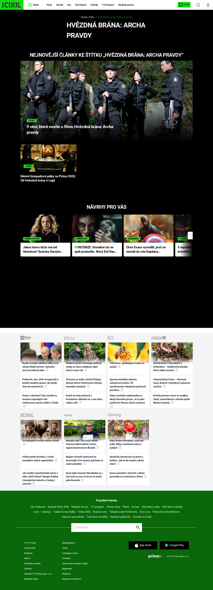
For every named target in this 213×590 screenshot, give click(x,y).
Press (65, 548)
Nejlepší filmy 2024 (58, 506)
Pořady (94, 4)
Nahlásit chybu (31, 579)
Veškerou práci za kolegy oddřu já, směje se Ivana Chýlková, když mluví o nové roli (84, 367)
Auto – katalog (42, 511)
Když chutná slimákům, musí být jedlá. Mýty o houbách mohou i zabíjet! (126, 444)
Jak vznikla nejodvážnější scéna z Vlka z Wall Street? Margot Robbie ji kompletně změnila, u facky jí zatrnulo (40, 478)
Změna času (113, 506)
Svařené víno (100, 511)
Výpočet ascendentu (73, 516)
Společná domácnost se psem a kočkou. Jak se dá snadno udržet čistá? (127, 460)
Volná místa (29, 548)
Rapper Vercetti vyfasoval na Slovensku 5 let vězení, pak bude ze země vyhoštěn (84, 460)
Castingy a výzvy (70, 553)
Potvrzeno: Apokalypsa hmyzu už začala (127, 365)
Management (68, 543)
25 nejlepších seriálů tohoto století (40, 440)
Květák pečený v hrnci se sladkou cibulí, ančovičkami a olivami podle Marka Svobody (171, 399)
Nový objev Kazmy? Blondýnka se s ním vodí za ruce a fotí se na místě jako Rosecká (84, 477)
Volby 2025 (84, 511)
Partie (126, 506)
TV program (97, 506)
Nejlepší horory (79, 506)
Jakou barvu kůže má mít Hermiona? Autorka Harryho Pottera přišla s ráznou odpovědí (42, 250)
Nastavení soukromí (71, 579)
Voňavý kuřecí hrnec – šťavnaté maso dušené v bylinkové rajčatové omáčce (171, 383)
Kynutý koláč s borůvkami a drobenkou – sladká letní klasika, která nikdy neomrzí (170, 367)
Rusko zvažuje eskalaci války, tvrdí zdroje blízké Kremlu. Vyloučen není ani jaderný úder (40, 367)
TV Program (108, 4)
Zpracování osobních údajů (75, 563)
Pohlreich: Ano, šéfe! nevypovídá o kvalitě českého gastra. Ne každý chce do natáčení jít (40, 383)
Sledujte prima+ (126, 4)
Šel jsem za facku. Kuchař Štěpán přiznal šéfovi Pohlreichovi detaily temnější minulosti (84, 383)
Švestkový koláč (142, 516)
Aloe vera (145, 511)
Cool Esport (81, 4)
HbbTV (27, 558)
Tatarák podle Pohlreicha (123, 511)
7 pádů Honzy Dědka (64, 511)
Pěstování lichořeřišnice (166, 511)
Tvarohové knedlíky (97, 516)
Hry (69, 4)
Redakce (66, 574)
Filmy (49, 4)
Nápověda (67, 568)
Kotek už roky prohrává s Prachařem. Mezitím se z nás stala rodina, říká (84, 399)
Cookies (28, 568)
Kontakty (66, 558)
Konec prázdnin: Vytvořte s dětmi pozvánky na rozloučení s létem (127, 475)
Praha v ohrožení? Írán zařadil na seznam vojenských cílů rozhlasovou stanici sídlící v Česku (40, 399)
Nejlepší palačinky (120, 516)
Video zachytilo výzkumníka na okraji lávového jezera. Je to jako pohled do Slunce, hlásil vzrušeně (127, 399)
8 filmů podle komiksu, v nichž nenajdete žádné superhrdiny (38, 458)
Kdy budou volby (151, 506)
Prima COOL (88, 17)
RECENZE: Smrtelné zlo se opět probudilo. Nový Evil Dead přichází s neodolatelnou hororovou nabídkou (95, 250)
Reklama (28, 553)
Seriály (59, 4)
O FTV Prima (30, 543)
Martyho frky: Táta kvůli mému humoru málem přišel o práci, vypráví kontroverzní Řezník (82, 444)
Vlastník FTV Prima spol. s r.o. (38, 574)
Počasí (135, 506)
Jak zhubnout (37, 506)
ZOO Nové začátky (172, 506)
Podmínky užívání (32, 563)
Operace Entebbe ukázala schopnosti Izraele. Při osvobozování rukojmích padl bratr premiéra (128, 384)
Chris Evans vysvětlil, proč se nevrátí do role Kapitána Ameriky (146, 250)
